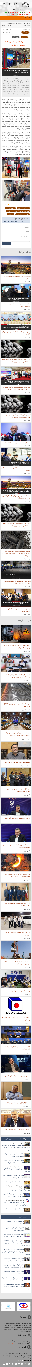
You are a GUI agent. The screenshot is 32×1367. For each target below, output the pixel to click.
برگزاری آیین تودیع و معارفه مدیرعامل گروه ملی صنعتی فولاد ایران (17, 904)
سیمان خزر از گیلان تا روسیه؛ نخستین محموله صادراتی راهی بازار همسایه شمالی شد (16, 963)
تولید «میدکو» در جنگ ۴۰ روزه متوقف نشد (19, 991)
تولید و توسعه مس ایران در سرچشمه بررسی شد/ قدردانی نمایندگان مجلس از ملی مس (17, 734)
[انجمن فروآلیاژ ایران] (8, 1306)
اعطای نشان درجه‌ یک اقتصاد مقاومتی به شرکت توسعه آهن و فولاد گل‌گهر (16, 305)
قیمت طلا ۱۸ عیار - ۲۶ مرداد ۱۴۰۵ (15, 1209)
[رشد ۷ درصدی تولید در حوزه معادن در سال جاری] (16, 750)
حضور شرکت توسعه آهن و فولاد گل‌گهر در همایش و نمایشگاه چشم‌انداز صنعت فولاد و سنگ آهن (16, 388)
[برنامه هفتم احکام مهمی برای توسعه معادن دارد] (16, 1118)
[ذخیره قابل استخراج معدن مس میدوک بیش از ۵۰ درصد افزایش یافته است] (16, 777)
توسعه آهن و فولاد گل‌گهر (23, 208)
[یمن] (10, 14)
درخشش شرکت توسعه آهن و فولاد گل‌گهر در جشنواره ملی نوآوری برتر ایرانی (16, 610)
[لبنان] (15, 12)
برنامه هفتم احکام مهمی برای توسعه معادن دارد (17, 1130)
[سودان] (29, 14)
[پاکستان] (20, 12)
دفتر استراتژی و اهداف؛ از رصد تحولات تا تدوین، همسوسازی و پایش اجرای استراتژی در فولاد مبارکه (16, 1147)
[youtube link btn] (7, 1364)
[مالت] (4, 12)
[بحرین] (29, 12)
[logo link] (16, 6)
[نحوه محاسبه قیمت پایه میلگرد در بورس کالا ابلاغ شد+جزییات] (16, 692)
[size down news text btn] (3, 30)
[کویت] (10, 12)
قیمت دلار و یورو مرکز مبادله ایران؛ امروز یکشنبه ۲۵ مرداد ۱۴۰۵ (13, 1176)
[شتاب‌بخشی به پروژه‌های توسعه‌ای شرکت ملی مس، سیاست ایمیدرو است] (16, 833)
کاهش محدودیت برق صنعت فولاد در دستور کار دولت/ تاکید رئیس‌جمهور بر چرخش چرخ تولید (17, 676)
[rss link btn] (22, 1363)
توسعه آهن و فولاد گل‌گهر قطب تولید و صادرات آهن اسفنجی (16, 277)
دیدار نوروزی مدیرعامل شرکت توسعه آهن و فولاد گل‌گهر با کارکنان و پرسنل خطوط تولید (17, 582)
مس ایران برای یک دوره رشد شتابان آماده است (17, 818)
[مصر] (22, 12)
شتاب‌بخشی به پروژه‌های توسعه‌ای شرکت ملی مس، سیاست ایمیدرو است (16, 846)
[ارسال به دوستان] (7, 32)
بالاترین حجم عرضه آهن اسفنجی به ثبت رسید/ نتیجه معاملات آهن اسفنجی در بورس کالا (16, 360)
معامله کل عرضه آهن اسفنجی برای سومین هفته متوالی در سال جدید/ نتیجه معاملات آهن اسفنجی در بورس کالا (16, 553)
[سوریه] (15, 14)
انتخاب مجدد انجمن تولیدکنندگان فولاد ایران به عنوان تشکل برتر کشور (16, 1048)
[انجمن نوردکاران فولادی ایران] (24, 1306)
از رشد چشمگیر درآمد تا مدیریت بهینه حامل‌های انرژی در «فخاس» (16, 1019)
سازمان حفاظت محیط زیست (22, 214)
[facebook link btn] (9, 1363)
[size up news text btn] (10, 30)
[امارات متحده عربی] (8, 14)
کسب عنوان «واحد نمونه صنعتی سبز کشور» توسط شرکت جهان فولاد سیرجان (13, 1235)
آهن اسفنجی (25, 37)
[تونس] (20, 14)
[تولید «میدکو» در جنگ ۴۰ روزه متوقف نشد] (16, 979)
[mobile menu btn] (29, 17)
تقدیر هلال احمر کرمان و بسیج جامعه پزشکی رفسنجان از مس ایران (14, 1259)
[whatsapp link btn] (19, 1363)
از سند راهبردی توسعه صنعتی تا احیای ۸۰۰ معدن (17, 1076)
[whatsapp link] (19, 219)
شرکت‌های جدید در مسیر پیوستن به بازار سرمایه (17, 443)
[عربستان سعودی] (17, 14)
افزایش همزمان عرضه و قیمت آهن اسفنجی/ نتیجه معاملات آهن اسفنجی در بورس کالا (16, 524)
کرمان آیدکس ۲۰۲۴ (10, 208)
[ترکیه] (13, 14)
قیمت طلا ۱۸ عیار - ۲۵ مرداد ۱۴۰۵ (15, 1182)
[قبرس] (27, 12)
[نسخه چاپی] (3, 32)
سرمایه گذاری (16, 37)
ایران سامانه (20, 1360)
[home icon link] (25, 17)
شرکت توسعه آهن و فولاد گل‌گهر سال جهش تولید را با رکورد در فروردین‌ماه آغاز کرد (16, 497)
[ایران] (17, 12)
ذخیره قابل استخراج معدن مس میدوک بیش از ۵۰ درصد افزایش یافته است (17, 790)
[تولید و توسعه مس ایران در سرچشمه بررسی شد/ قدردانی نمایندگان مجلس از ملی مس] (16, 721)
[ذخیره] (10, 32)
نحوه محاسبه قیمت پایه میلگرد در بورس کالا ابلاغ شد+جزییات (17, 705)
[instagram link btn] (16, 1363)
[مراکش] (13, 12)
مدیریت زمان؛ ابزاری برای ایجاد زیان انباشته (18, 1103)
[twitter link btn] (13, 1364)
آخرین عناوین (8, 1139)
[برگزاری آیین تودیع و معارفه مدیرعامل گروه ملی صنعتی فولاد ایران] (16, 892)
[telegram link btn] (29, 1364)
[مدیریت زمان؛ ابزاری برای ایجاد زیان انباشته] (16, 1091)
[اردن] (24, 14)
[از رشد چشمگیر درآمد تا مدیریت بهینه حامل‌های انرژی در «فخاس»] (16, 1006)
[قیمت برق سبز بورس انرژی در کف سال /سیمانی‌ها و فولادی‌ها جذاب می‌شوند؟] (16, 634)
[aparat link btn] (25, 1363)
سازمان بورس (10, 214)
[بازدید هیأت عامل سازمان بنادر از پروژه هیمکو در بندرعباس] (16, 921)
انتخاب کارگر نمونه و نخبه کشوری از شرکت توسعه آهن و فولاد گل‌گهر (16, 469)
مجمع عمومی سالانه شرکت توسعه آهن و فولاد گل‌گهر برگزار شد (16, 333)
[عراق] (8, 12)
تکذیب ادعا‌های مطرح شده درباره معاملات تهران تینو (15, 1229)
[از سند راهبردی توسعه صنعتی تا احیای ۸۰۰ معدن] (16, 1064)
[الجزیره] (24, 12)
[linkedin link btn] (4, 1363)
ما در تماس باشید (10, 1343)
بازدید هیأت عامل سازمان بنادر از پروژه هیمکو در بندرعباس (17, 933)
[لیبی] (6, 12)
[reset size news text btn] (7, 30)
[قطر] (22, 14)
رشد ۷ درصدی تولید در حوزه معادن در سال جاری (17, 762)
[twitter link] (16, 219)
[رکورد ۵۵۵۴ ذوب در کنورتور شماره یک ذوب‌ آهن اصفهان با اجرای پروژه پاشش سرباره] (16, 862)
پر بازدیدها (23, 1139)
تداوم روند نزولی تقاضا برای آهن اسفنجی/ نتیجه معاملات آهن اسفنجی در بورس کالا (17, 416)
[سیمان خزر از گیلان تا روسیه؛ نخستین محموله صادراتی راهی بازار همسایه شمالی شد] (16, 950)
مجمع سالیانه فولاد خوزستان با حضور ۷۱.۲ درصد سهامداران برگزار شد (14, 1161)
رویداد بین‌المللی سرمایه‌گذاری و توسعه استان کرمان (18, 211)
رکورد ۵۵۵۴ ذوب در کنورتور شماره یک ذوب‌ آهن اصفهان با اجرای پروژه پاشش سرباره (17, 875)
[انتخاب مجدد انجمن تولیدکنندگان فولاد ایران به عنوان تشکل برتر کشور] (16, 1035)
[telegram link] (22, 219)
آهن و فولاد (25, 32)
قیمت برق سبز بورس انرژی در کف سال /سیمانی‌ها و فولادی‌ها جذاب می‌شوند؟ (16, 646)
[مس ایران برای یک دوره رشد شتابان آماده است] (16, 806)
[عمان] (27, 14)
